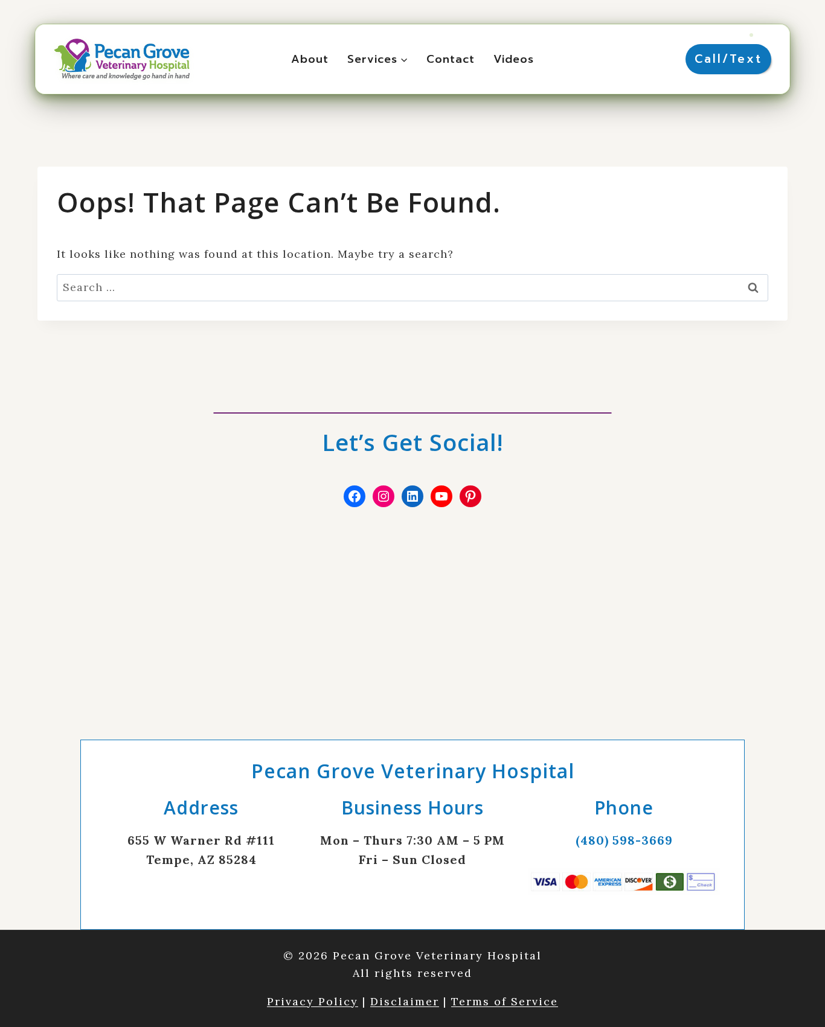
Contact (450, 59)
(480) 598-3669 (624, 840)
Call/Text (728, 59)
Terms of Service (504, 1001)
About (310, 59)
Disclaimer (404, 1001)
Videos (513, 59)
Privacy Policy (312, 1001)
